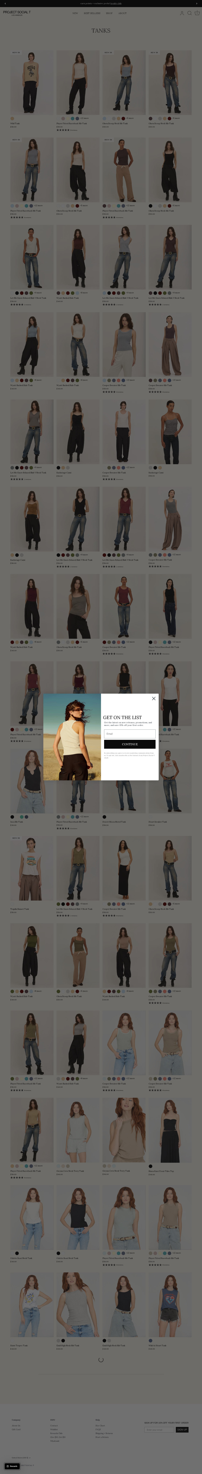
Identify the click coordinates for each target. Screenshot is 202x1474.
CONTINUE (130, 744)
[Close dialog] (153, 698)
